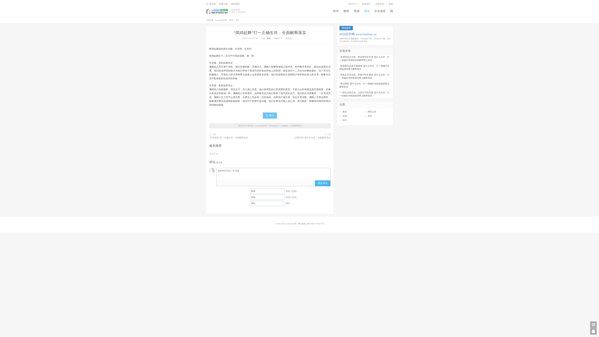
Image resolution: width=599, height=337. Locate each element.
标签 (391, 4)
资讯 (367, 11)
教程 (346, 11)
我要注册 (223, 4)
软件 (336, 11)
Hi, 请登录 (211, 4)
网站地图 (301, 224)
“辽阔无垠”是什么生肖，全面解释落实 (312, 138)
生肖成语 (380, 11)
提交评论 (323, 183)
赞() (271, 115)
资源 (356, 11)
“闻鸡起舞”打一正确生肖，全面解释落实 (270, 32)
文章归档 (379, 4)
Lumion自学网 (217, 11)
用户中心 (352, 4)
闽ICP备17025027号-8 (315, 224)
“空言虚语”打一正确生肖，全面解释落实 (228, 138)
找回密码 (235, 4)
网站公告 (372, 112)
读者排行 (366, 4)
